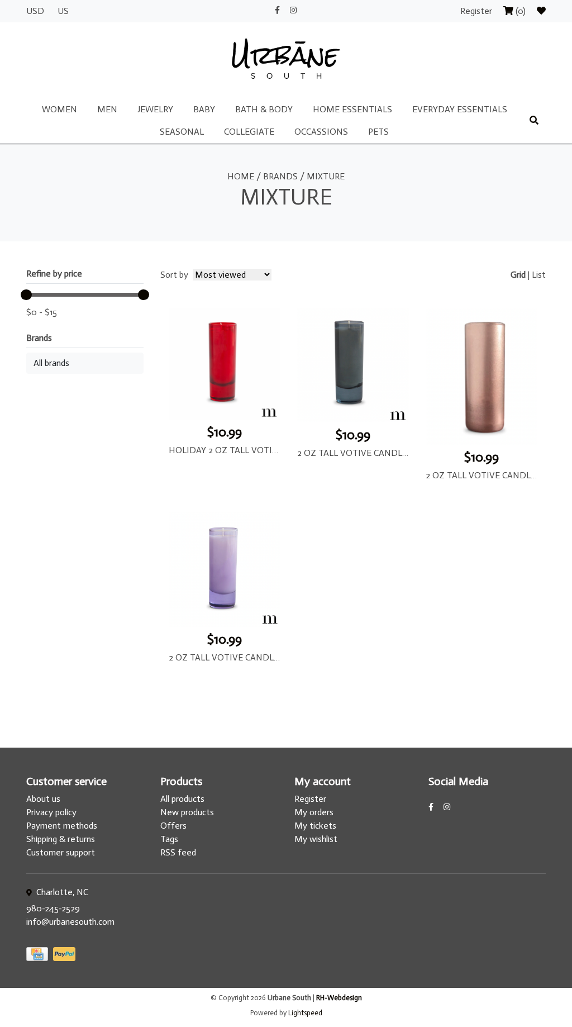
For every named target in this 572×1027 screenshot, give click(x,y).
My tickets (315, 825)
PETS (378, 131)
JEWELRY (155, 109)
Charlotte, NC (61, 892)
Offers (173, 825)
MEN (107, 109)
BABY (204, 109)
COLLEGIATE (249, 131)
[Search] (534, 120)
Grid (518, 274)
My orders (313, 812)
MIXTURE (326, 176)
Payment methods (61, 825)
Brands (280, 176)
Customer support (60, 852)
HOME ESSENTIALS (352, 109)
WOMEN (59, 109)
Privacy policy (51, 812)
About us (43, 798)
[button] (85, 363)
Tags (169, 839)
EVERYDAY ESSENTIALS (459, 109)
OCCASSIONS (321, 131)
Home (240, 176)
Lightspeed (305, 1013)
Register (477, 11)
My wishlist (315, 839)
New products (187, 812)
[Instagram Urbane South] (293, 10)
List (539, 274)
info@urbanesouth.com (70, 921)
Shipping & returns (60, 839)
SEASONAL (182, 131)
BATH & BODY (264, 109)
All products (182, 798)
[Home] (286, 59)
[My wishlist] (541, 11)
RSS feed (178, 852)
